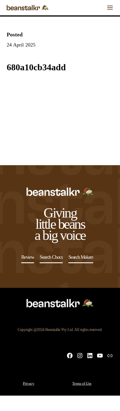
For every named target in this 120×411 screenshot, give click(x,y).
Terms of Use (82, 383)
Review (27, 257)
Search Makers (80, 257)
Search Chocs (51, 257)
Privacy (28, 383)
